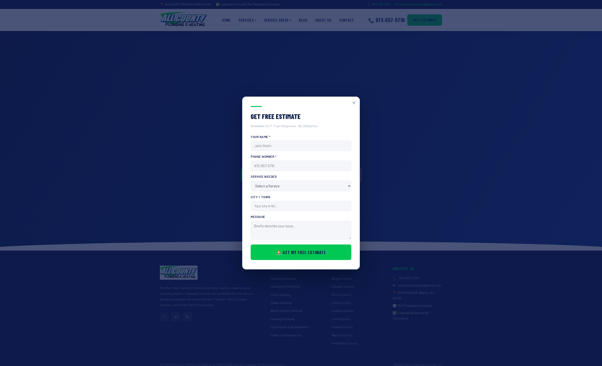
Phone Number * (263, 156)
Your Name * (260, 137)
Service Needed (264, 176)
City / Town (260, 197)
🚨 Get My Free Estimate (301, 252)
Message (258, 217)
